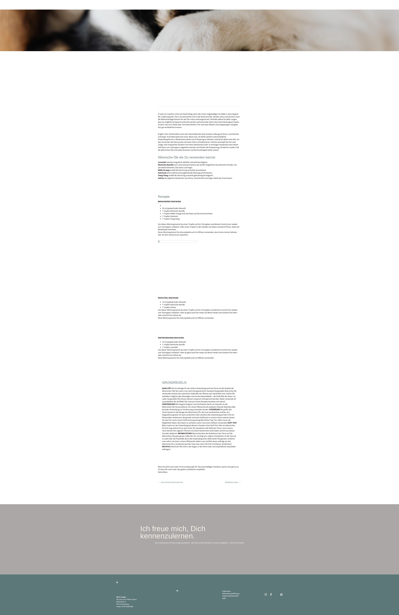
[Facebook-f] (271, 594)
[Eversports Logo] (281, 594)
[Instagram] (265, 594)
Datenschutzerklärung (230, 593)
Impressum (226, 591)
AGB (223, 598)
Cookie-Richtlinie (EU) (230, 596)
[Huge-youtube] (276, 594)
